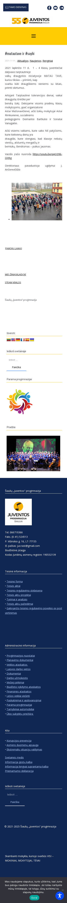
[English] (13, 340)
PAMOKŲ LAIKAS (13, 248)
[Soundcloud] (61, 8)
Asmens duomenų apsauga (22, 745)
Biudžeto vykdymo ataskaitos (24, 687)
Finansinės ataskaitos (19, 691)
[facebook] (49, 8)
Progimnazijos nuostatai (21, 655)
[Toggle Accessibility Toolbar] (59, 895)
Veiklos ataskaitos (17, 664)
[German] (18, 340)
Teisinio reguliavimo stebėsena (24, 590)
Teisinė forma (15, 581)
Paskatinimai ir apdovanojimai (24, 700)
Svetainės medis (14, 757)
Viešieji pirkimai (15, 682)
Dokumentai (14, 673)
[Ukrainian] (32, 340)
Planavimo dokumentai (20, 660)
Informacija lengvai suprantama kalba (26, 766)
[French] (23, 340)
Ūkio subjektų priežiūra (20, 713)
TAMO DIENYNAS (17, 7)
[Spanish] (27, 340)
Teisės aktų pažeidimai (20, 603)
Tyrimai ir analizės (17, 599)
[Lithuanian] (9, 340)
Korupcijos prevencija (19, 740)
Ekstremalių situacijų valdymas (24, 749)
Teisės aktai (13, 586)
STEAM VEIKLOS (13, 282)
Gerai (34, 897)
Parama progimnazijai (19, 704)
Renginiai (48, 60)
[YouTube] (55, 8)
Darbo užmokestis (17, 678)
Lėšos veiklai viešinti (18, 696)
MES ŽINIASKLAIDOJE (15, 274)
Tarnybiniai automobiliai (20, 709)
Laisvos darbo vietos (18, 669)
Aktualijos (23, 60)
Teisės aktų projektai (19, 595)
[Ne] (62, 890)
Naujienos (35, 60)
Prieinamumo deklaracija (19, 771)
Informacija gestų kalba (18, 762)
